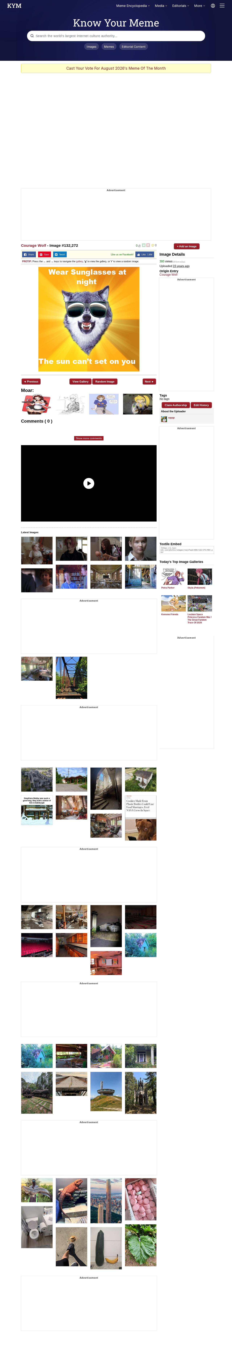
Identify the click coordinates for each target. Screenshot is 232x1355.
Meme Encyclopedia (131, 6)
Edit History (201, 405)
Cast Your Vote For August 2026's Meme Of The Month (116, 68)
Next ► (149, 381)
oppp (171, 417)
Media (159, 6)
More (198, 6)
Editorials (179, 6)
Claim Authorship (176, 405)
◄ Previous (31, 381)
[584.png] (89, 319)
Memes (109, 46)
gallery (79, 261)
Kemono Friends (169, 614)
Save (45, 254)
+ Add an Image (186, 246)
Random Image (104, 381)
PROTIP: (27, 261)
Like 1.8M (146, 254)
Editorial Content (134, 46)
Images (91, 46)
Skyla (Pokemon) (196, 587)
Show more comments (89, 438)
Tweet (61, 254)
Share (30, 254)
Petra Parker (168, 587)
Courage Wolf (33, 245)
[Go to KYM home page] (14, 7)
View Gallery (80, 381)
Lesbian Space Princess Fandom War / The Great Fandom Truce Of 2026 (200, 618)
